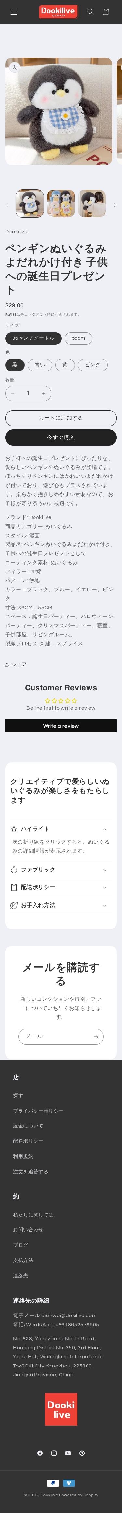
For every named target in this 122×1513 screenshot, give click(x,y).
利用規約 (23, 1156)
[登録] (95, 1037)
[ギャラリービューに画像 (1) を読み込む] (30, 203)
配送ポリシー (28, 1141)
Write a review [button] (61, 726)
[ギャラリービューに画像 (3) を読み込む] (92, 203)
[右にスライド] (115, 205)
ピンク (93, 364)
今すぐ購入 (61, 437)
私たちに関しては (33, 1215)
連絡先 (20, 1275)
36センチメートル (33, 338)
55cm (78, 338)
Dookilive (49, 1495)
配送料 (11, 314)
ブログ (20, 1245)
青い (40, 364)
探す (18, 1095)
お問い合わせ (28, 1229)
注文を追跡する (30, 1171)
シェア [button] (19, 664)
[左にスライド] (7, 205)
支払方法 (23, 1260)
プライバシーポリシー (38, 1111)
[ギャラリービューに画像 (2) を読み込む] (61, 203)
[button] (13, 11)
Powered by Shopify (78, 1495)
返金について (28, 1126)
